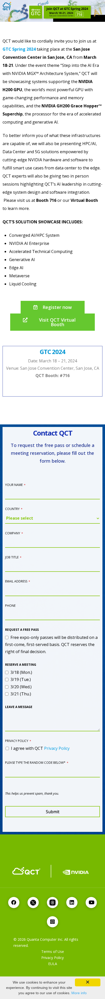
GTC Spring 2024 (19, 49)
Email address (17, 581)
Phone (10, 605)
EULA (52, 963)
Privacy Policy (18, 741)
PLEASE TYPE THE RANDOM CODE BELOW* (36, 762)
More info (79, 993)
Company (14, 533)
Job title (13, 557)
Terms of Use (52, 951)
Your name (15, 485)
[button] (53, 307)
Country (13, 509)
